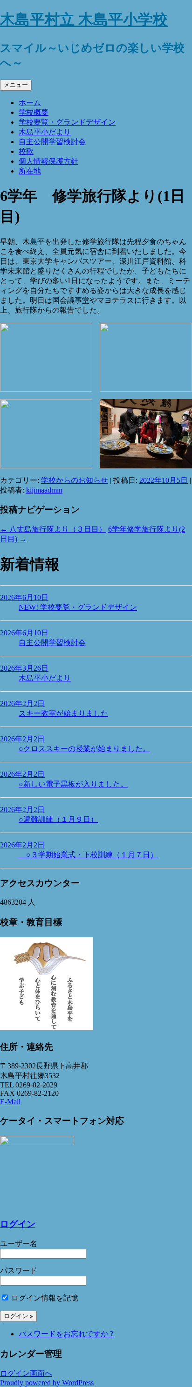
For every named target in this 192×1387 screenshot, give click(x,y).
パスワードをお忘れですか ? (66, 1334)
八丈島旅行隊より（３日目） (53, 529)
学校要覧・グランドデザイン (67, 122)
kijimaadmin (44, 490)
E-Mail (10, 1102)
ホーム (30, 103)
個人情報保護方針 (48, 161)
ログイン (17, 1224)
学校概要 (33, 112)
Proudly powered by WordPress (47, 1383)
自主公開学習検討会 (52, 142)
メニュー (16, 84)
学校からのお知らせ (74, 480)
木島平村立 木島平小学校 (84, 19)
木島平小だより (45, 132)
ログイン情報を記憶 (43, 1298)
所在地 (30, 171)
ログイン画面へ (26, 1373)
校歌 (26, 151)
